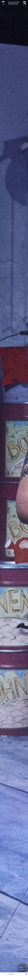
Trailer (22, 969)
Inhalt (21, 967)
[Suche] (4, 974)
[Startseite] (14, 3)
